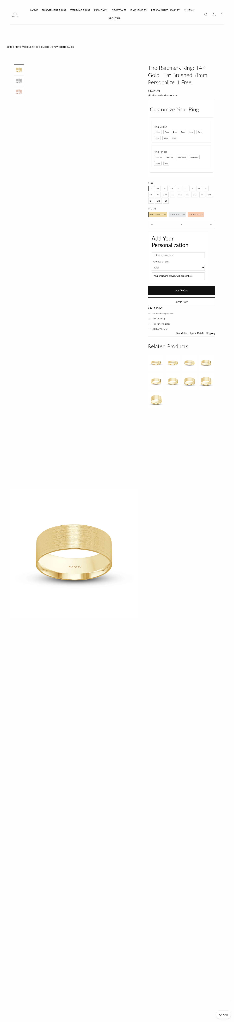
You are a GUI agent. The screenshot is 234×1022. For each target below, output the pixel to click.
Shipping (152, 95)
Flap (166, 163)
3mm (166, 138)
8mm (175, 132)
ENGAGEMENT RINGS (54, 10)
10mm (158, 132)
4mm (157, 138)
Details (200, 333)
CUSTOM (189, 10)
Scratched (194, 157)
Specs (193, 333)
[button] (206, 15)
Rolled (158, 163)
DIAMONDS (101, 10)
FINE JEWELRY (138, 10)
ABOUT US (114, 18)
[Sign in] (214, 15)
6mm (191, 132)
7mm (183, 132)
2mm (174, 138)
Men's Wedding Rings (26, 47)
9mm (167, 132)
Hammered (181, 157)
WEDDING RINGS (80, 10)
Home (9, 47)
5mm (199, 132)
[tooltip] (156, 362)
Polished (159, 157)
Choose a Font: (161, 261)
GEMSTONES (119, 10)
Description (182, 333)
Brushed (170, 157)
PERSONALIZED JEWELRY (165, 10)
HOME (34, 10)
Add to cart (181, 290)
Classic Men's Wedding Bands (57, 47)
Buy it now (181, 301)
